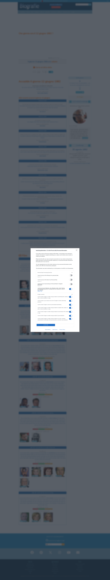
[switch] (70, 275)
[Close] (77, 250)
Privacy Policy (62, 329)
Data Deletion (48, 329)
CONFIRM (45, 324)
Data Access (55, 329)
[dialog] (55, 290)
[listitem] (55, 272)
